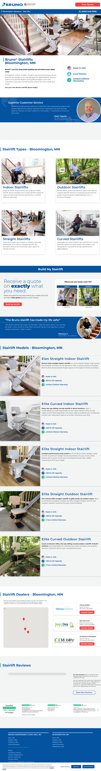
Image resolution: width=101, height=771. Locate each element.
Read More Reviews (84, 692)
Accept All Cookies (88, 766)
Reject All (76, 766)
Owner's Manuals (14, 757)
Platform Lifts (13, 742)
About (10, 750)
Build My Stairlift (13, 304)
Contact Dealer (87, 612)
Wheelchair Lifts (58, 746)
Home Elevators (14, 744)
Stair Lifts (11, 738)
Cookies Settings (65, 766)
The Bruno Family (14, 752)
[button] (28, 632)
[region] (50, 766)
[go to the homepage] (12, 4)
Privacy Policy (13, 759)
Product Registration (15, 755)
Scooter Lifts (12, 740)
